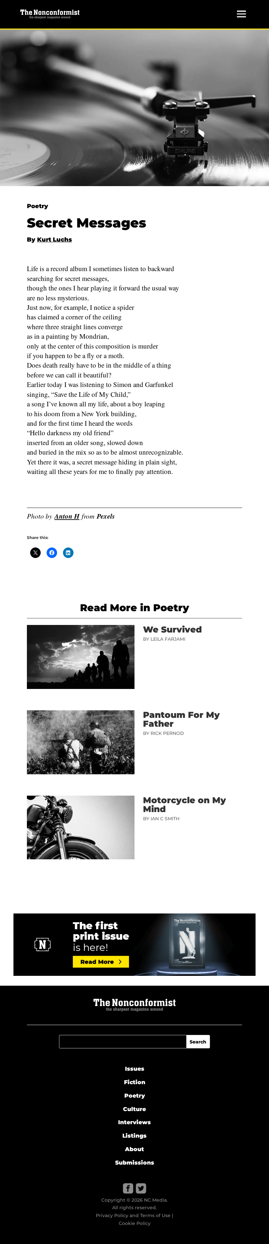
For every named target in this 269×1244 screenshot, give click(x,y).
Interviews (134, 1122)
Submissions (134, 1162)
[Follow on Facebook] (128, 1188)
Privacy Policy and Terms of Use (133, 1215)
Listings (134, 1135)
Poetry (37, 206)
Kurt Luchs (54, 239)
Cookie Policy (135, 1223)
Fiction (134, 1082)
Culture (134, 1109)
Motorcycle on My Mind (184, 804)
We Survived (172, 629)
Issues (134, 1068)
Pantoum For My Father (181, 719)
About (134, 1149)
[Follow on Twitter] (141, 1188)
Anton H (66, 516)
